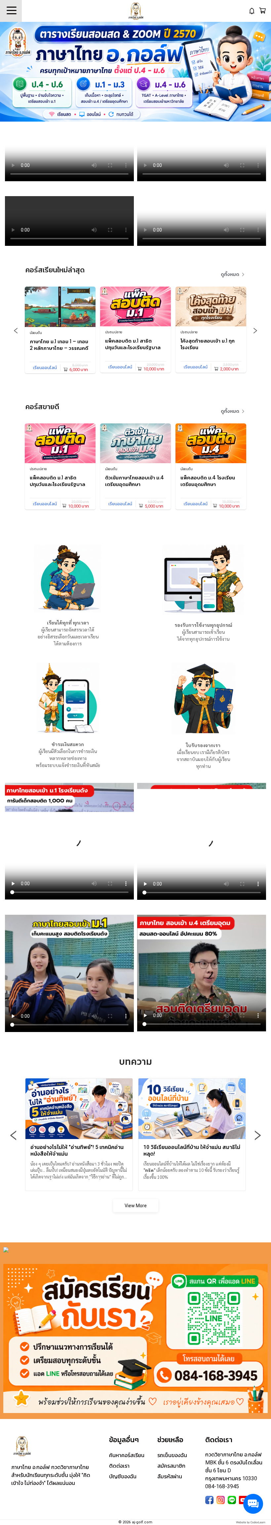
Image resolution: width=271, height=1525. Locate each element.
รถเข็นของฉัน (172, 1455)
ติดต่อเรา (119, 1466)
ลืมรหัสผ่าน (169, 1476)
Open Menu (11, 11)
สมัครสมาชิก (171, 1466)
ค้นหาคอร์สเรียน (126, 1455)
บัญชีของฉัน (122, 1476)
